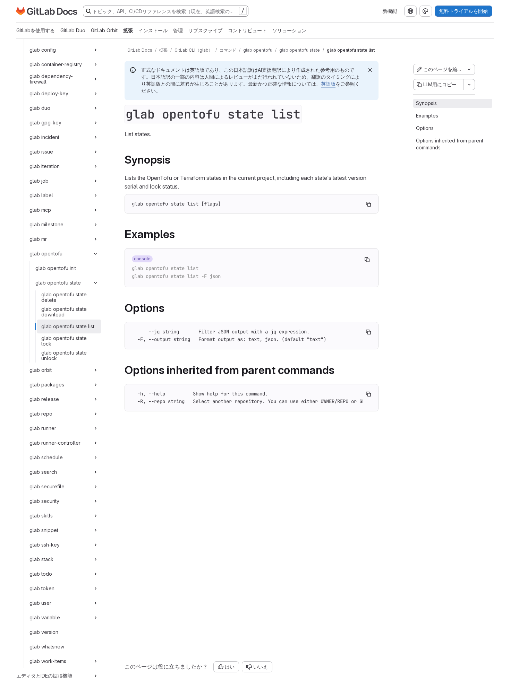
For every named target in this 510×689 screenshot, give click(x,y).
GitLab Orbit (104, 30)
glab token (41, 588)
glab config (42, 50)
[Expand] (95, 50)
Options (425, 128)
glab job (39, 181)
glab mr (38, 239)
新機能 (389, 11)
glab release (44, 399)
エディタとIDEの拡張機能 (44, 676)
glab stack (41, 559)
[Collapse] (95, 254)
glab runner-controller (54, 443)
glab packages (46, 384)
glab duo (39, 108)
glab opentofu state (58, 283)
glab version (43, 632)
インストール (153, 30)
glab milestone (46, 224)
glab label (41, 195)
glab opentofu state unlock (64, 355)
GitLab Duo (72, 30)
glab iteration (44, 166)
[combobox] (410, 11)
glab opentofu (45, 253)
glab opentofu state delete (64, 297)
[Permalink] (175, 159)
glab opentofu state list (67, 326)
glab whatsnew (46, 646)
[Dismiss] (370, 70)
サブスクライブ (205, 30)
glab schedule (46, 457)
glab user (40, 603)
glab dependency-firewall (51, 79)
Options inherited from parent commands (449, 144)
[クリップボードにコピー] (368, 204)
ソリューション (289, 30)
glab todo (40, 574)
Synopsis (426, 103)
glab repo (40, 414)
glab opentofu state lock (64, 341)
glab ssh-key (44, 545)
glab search (43, 472)
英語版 (328, 84)
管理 (178, 30)
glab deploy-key (48, 93)
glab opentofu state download (64, 311)
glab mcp (40, 210)
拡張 (128, 30)
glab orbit (40, 370)
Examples (427, 116)
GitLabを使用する (35, 30)
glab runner (42, 428)
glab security (44, 501)
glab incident (44, 137)
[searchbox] (165, 11)
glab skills (41, 515)
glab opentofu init (55, 268)
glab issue (41, 152)
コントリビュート (247, 30)
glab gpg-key (45, 122)
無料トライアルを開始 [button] (463, 11)
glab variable (44, 617)
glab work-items (47, 661)
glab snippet (43, 530)
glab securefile (47, 486)
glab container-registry (55, 64)
